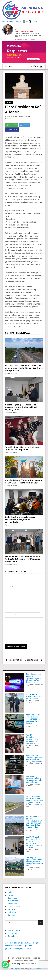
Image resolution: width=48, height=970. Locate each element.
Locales (9, 102)
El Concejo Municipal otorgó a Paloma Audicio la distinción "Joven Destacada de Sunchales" (22, 558)
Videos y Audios (14, 930)
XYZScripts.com (35, 969)
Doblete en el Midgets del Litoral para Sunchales (34, 696)
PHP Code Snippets (13, 969)
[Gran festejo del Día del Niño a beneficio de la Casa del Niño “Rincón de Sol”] (24, 477)
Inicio (10, 892)
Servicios (11, 915)
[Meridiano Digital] (23, 18)
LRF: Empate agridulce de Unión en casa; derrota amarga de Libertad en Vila (34, 862)
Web (7, 606)
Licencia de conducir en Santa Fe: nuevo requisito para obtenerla (34, 779)
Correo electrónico (13, 597)
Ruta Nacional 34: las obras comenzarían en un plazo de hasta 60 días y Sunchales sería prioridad (23, 367)
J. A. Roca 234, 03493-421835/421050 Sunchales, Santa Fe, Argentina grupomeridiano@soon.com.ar (21, 946)
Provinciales (13, 901)
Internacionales (14, 907)
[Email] (41, 66)
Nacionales (12, 904)
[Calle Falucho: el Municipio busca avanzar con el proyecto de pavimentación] (24, 514)
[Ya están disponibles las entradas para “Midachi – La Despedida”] (24, 444)
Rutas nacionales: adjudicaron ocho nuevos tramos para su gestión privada (34, 799)
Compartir (13, 129)
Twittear (25, 125)
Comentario (10, 615)
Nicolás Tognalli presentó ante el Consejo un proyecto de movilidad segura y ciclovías (21, 407)
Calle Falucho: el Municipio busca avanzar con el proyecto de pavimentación (20, 519)
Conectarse (13, 936)
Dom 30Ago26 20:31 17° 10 (20, 21)
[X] (31, 66)
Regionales (12, 898)
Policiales (12, 912)
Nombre (9, 587)
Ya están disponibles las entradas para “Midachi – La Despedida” (32, 739)
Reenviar (13, 125)
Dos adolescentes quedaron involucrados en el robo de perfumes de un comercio (33, 678)
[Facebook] (34, 66)
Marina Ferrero (25, 116)
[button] (5, 964)
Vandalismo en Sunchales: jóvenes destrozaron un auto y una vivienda (34, 759)
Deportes (12, 909)
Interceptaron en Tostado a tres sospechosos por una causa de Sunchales (33, 719)
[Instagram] (38, 66)
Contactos (12, 933)
